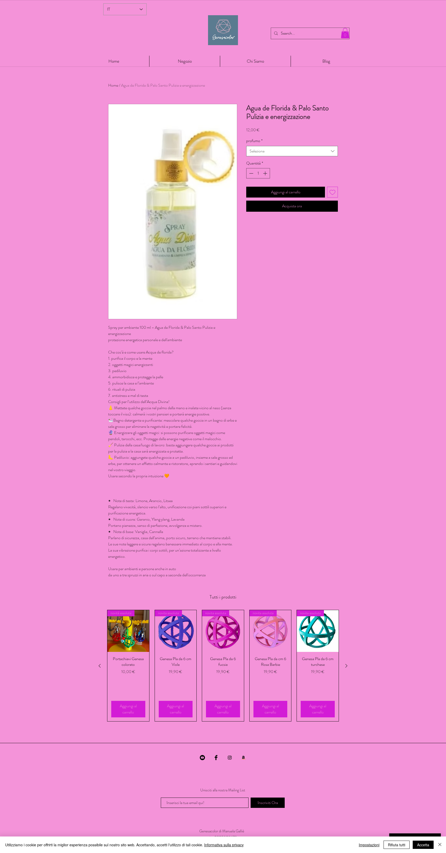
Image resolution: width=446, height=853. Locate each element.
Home (113, 85)
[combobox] (292, 151)
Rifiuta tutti (396, 844)
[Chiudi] (440, 845)
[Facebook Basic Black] (216, 757)
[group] (223, 666)
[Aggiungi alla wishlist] (332, 192)
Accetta (423, 844)
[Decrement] (250, 173)
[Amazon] (243, 757)
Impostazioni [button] (369, 844)
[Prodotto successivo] (346, 666)
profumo (254, 141)
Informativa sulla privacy (224, 844)
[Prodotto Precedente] (100, 666)
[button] (345, 33)
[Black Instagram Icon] (229, 757)
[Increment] (265, 173)
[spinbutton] (258, 173)
